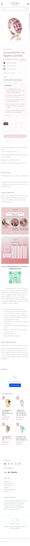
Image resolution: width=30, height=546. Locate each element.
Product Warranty (8, 484)
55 (16, 127)
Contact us (7, 491)
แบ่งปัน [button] (7, 141)
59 (16, 131)
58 (11, 131)
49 (5, 124)
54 (11, 127)
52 (21, 124)
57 (5, 131)
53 (5, 127)
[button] (2, 4)
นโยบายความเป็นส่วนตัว (9, 489)
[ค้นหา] (26, 8)
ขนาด (4, 120)
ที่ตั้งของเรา (6, 482)
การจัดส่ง (6, 487)
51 (16, 124)
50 (11, 124)
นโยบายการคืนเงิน (8, 486)
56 (21, 127)
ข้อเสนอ (5, 77)
